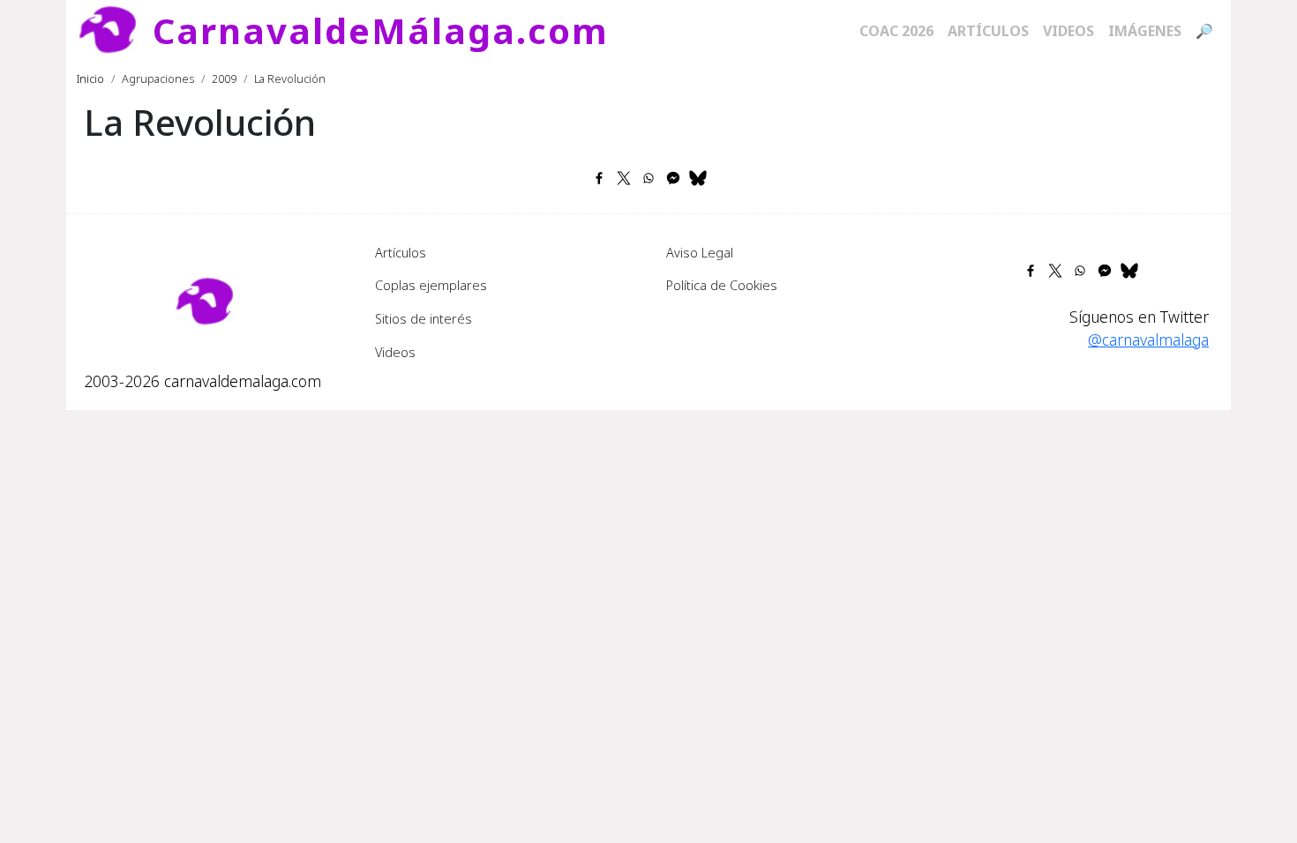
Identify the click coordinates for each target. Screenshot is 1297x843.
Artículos (988, 31)
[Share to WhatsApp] (648, 178)
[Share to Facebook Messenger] (673, 178)
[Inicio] (115, 30)
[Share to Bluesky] (698, 178)
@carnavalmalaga (1148, 339)
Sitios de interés (423, 318)
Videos (1068, 31)
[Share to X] (624, 178)
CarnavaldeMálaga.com (381, 30)
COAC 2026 (896, 31)
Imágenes (1144, 31)
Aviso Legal (699, 252)
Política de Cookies (721, 285)
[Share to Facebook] (599, 178)
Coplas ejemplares (431, 285)
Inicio (90, 78)
